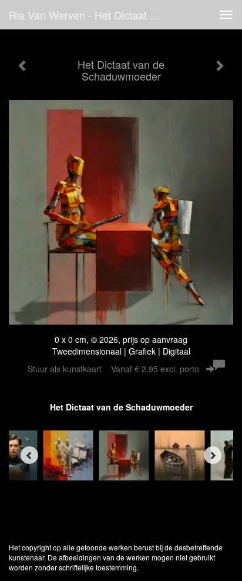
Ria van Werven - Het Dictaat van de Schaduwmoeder (92, 14)
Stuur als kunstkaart (113, 369)
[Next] (212, 455)
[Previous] (29, 455)
